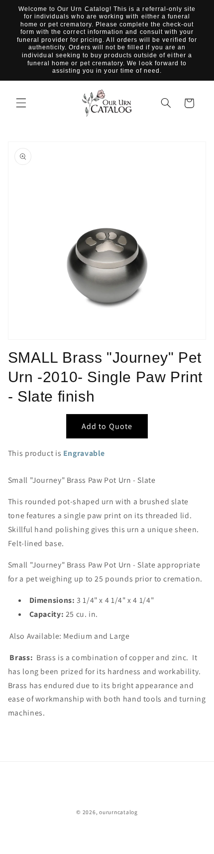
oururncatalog (118, 812)
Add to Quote (107, 426)
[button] (20, 103)
